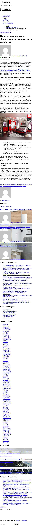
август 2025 (6, 331)
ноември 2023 (6, 352)
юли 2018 (5, 437)
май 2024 (5, 344)
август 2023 (6, 357)
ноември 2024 (6, 338)
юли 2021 (5, 390)
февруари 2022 (6, 381)
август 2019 (6, 420)
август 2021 (6, 389)
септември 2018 (7, 434)
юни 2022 (5, 376)
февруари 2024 (6, 348)
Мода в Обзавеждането (6, 32)
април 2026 (6, 325)
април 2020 (6, 409)
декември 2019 (6, 415)
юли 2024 (5, 342)
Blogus (17, 520)
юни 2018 (5, 438)
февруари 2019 (6, 428)
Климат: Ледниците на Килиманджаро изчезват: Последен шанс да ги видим (15, 286)
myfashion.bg (5, 2)
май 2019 (5, 424)
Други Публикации (8, 23)
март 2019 (5, 427)
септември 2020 (7, 403)
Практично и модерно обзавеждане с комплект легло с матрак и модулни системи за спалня (17, 266)
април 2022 (6, 378)
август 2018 (6, 435)
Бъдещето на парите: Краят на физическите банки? (16, 300)
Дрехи (4, 18)
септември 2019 (7, 419)
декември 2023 (6, 351)
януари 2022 (6, 382)
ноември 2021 (6, 385)
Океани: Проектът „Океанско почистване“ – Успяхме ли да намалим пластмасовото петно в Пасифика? (17, 278)
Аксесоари (5, 20)
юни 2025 (5, 333)
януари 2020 (6, 414)
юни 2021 (5, 392)
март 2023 (5, 363)
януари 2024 (6, 350)
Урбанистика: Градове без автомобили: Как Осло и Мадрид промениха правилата (16, 273)
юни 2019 (5, 423)
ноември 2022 (6, 369)
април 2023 (6, 362)
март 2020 (5, 411)
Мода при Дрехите (8, 316)
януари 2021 (6, 397)
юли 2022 (5, 374)
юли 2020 (5, 405)
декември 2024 (6, 336)
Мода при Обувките (8, 318)
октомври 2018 (7, 433)
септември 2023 (7, 355)
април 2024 (6, 346)
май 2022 (5, 377)
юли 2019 (5, 422)
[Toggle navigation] (0, 8)
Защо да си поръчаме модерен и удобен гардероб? (13, 245)
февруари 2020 (6, 412)
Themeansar (23, 520)
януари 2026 (6, 327)
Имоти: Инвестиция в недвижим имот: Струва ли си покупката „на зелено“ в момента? (16, 289)
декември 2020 (6, 399)
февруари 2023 (6, 365)
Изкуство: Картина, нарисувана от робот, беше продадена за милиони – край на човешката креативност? (15, 293)
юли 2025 (5, 332)
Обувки (5, 19)
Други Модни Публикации (10, 311)
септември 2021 (7, 388)
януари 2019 (6, 430)
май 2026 (5, 324)
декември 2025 (6, 328)
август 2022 (6, 373)
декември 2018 (6, 431)
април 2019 (6, 426)
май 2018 (5, 439)
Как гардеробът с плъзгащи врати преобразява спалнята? (15, 209)
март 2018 (5, 442)
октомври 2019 (7, 418)
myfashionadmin (17, 55)
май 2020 (5, 408)
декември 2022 (6, 367)
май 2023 (5, 361)
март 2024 (5, 347)
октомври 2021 (7, 386)
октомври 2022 (7, 370)
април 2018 (6, 441)
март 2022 (5, 380)
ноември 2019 (6, 416)
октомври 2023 (7, 354)
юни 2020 (5, 407)
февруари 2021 (6, 396)
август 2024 (6, 340)
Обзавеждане (6, 15)
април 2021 (6, 395)
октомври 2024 (7, 339)
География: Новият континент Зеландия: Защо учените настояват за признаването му (17, 298)
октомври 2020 (7, 401)
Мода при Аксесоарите (9, 315)
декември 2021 (6, 384)
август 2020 (6, 404)
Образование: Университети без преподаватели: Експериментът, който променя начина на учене (15, 281)
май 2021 (5, 393)
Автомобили (6, 16)
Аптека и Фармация (8, 22)
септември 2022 (7, 371)
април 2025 (6, 335)
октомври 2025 (7, 329)
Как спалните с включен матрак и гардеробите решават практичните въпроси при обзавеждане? (15, 227)
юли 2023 (5, 358)
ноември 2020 (6, 400)
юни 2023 (5, 359)
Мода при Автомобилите (9, 314)
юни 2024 (5, 343)
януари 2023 (6, 366)
